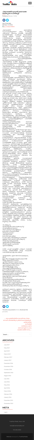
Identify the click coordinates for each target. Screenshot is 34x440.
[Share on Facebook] (4, 20)
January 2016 (7, 397)
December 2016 (8, 363)
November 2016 (8, 366)
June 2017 (7, 344)
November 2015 (8, 403)
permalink (5, 311)
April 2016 (7, 388)
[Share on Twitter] (7, 20)
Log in (5, 412)
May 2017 (7, 348)
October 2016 (8, 369)
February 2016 (8, 394)
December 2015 (8, 400)
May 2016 (7, 385)
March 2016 (7, 391)
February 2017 (8, 357)
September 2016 (8, 372)
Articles (18, 309)
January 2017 (7, 360)
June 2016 (7, 381)
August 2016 (7, 375)
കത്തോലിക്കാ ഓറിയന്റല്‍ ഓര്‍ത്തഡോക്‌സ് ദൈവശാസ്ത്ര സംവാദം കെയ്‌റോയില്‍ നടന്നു (24, 325)
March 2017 (7, 354)
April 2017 (7, 351)
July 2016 (6, 378)
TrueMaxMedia (23, 436)
